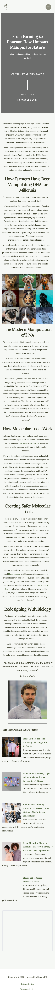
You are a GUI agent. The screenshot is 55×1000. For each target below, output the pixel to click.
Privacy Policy (27, 984)
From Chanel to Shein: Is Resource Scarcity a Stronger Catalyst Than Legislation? (38, 847)
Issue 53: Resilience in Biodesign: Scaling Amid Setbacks (35, 742)
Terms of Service (27, 989)
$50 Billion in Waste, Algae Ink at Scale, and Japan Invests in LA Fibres (36, 777)
